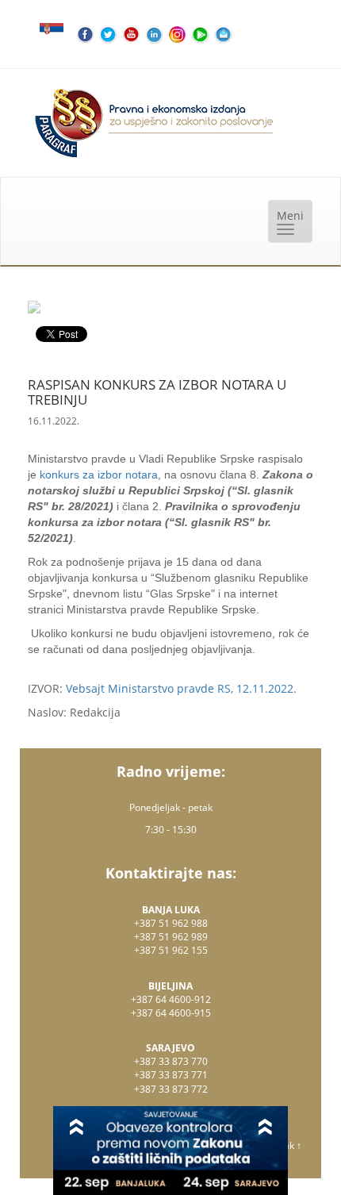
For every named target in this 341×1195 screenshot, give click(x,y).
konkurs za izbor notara (99, 474)
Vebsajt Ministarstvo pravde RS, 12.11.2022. (181, 688)
